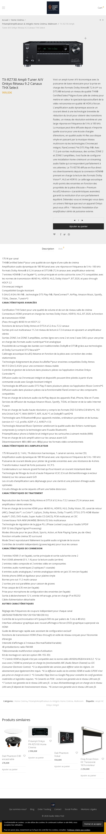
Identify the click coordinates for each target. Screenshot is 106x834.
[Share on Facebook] (60, 234)
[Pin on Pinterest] (69, 234)
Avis (61, 248)
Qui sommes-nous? (18, 809)
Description (48, 248)
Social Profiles (71, 809)
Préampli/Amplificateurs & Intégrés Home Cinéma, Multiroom (29, 23)
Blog (32, 809)
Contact (57, 809)
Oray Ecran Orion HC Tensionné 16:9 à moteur (89, 762)
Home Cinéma (17, 20)
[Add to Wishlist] (55, 234)
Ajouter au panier (78, 226)
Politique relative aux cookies (78, 830)
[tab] (48, 248)
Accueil (5, 20)
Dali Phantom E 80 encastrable (11, 757)
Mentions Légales (89, 809)
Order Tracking (44, 809)
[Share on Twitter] (64, 234)
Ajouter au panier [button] (10, 769)
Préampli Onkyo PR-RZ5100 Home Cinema (37, 744)
